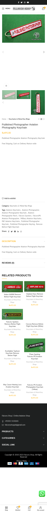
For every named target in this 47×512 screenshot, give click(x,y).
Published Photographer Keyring (22, 224)
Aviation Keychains (13, 210)
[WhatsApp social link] (21, 231)
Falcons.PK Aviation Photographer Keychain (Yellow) (34, 387)
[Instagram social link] (24, 2)
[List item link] (23, 421)
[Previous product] (39, 119)
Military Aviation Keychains (31, 219)
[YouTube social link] (28, 2)
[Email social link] (15, 231)
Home (4, 119)
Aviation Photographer (30, 210)
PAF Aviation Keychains (11, 221)
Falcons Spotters (25, 216)
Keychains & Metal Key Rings (19, 119)
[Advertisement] (23, 171)
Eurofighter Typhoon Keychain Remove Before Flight (12, 353)
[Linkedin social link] (18, 231)
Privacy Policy (22, 461)
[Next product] (44, 119)
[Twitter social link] (21, 2)
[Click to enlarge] (6, 85)
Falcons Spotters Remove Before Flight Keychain (12, 324)
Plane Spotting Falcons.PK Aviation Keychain (34, 356)
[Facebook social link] (18, 2)
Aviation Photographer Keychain (14, 213)
